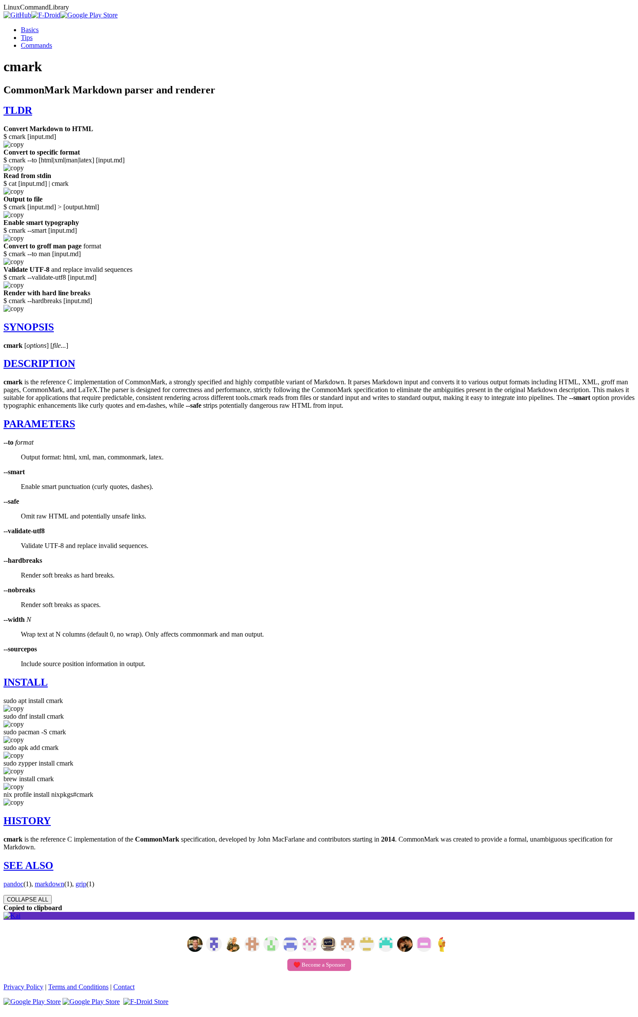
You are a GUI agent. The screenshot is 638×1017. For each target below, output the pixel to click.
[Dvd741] (271, 945)
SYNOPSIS (28, 327)
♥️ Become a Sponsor (319, 964)
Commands (36, 45)
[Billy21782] (424, 945)
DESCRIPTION (39, 363)
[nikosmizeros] (233, 945)
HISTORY (27, 820)
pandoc (13, 884)
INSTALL (25, 682)
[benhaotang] (290, 945)
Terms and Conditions (78, 987)
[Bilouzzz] (252, 945)
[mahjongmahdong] (309, 945)
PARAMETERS (39, 423)
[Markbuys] (386, 945)
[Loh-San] (367, 945)
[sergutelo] (443, 945)
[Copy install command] (319, 709)
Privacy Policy (23, 987)
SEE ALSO (28, 865)
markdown (49, 884)
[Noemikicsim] (405, 945)
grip (81, 884)
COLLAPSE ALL (27, 899)
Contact (124, 987)
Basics (30, 29)
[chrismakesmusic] (347, 945)
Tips (27, 37)
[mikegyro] (195, 945)
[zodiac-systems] (214, 945)
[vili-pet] (328, 945)
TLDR (17, 110)
